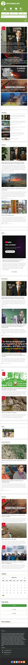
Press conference (5, 442)
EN (22, 13)
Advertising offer (7, 654)
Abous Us (3, 630)
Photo (2, 426)
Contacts (3, 647)
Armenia (3, 144)
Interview (3, 496)
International (4, 278)
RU (14, 13)
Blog (2, 370)
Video (2, 233)
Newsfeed (3, 112)
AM (5, 13)
